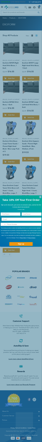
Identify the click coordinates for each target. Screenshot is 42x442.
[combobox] (3, 224)
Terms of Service (31, 237)
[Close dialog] (40, 197)
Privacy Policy (23, 237)
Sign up (21, 244)
